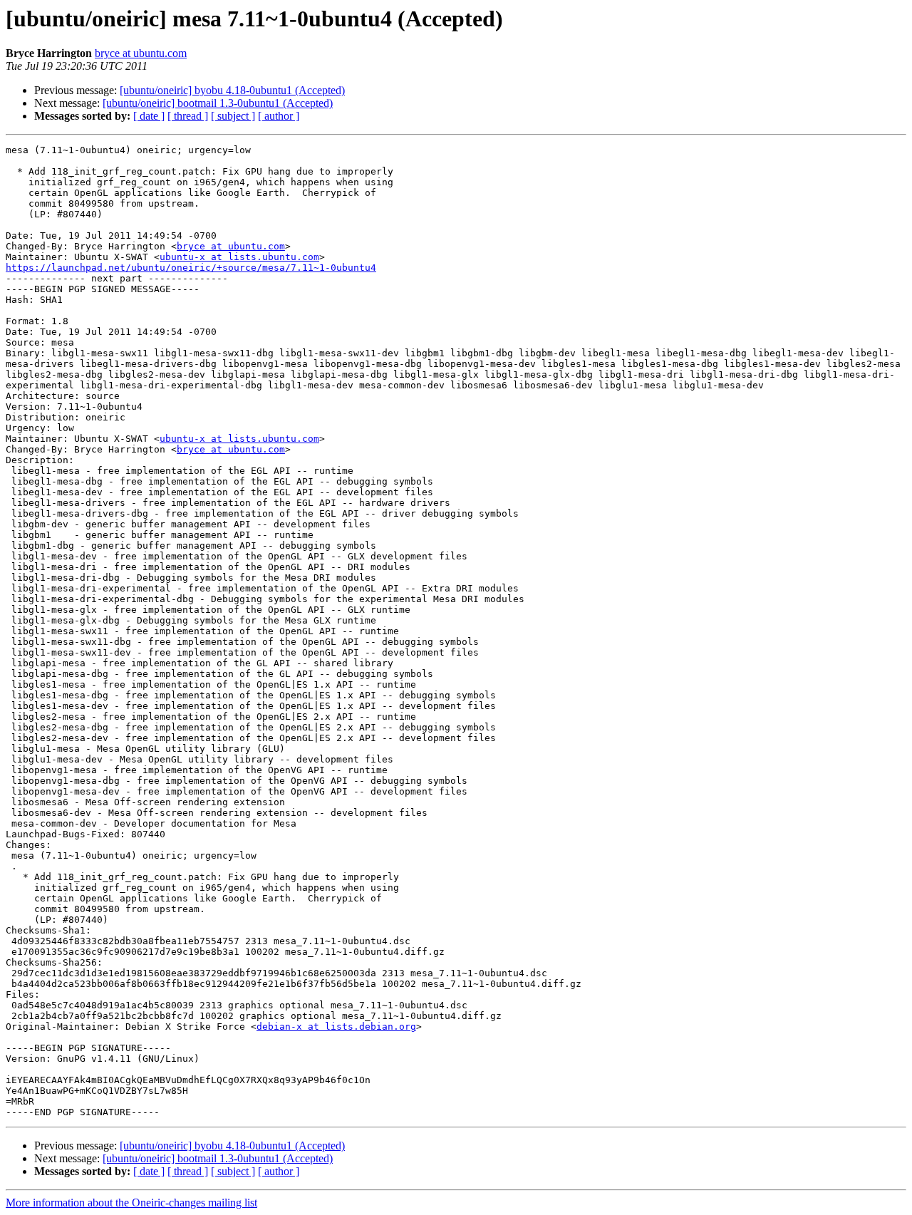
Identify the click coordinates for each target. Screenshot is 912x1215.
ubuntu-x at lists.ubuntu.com (239, 257)
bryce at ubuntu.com (141, 53)
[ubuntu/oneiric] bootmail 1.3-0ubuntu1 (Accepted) (218, 103)
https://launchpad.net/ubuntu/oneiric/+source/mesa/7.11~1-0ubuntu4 (191, 267)
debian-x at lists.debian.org (336, 1026)
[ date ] (149, 116)
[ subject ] (233, 116)
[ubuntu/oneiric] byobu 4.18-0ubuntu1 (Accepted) (232, 90)
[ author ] (278, 116)
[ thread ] (187, 116)
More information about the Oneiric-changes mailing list (131, 1202)
